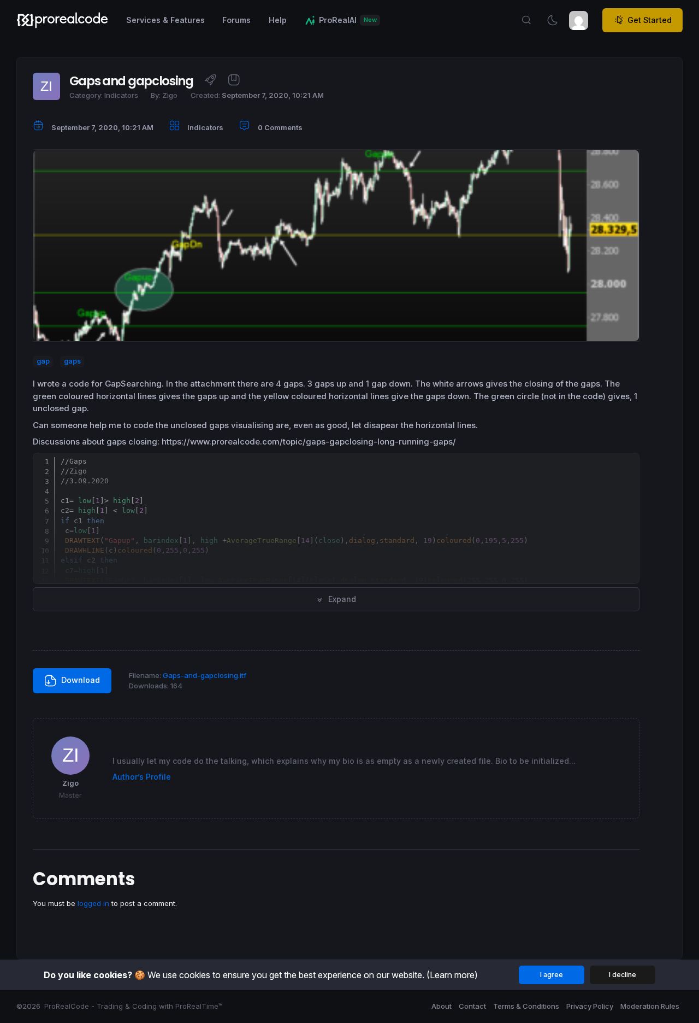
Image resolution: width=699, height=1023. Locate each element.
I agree (551, 975)
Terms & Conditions (526, 1006)
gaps (72, 361)
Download (79, 680)
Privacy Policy (589, 1006)
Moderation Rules (649, 1006)
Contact (472, 1006)
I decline (622, 975)
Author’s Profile (141, 776)
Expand (341, 599)
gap (43, 361)
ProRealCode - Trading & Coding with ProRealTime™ (133, 1006)
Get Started (649, 20)
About (441, 1006)
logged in (93, 903)
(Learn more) (452, 974)
